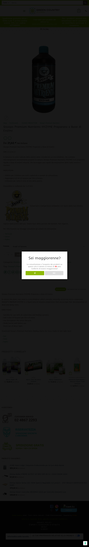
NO (54, 273)
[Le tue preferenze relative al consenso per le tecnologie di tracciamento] (85, 543)
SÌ (35, 273)
